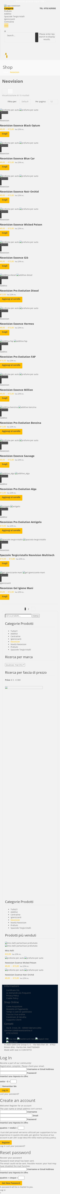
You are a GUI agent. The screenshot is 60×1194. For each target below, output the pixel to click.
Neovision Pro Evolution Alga (18, 489)
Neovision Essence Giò (14, 257)
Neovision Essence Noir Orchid (19, 191)
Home (5, 72)
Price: (7, 680)
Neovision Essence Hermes (17, 323)
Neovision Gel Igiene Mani (16, 588)
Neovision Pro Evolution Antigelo (21, 522)
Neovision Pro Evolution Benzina (20, 422)
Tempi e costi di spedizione (19, 1011)
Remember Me (9, 1086)
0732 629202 (12, 1033)
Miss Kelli (9, 950)
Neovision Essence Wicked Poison (21, 224)
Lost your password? (9, 1094)
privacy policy (49, 1137)
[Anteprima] (1, 115)
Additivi (7, 13)
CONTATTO (26, 1050)
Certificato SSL (13, 990)
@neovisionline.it (24, 1030)
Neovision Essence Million (16, 389)
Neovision (4, 120)
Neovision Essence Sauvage (17, 456)
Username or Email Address (40, 1069)
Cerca (36, 615)
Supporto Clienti (13, 1019)
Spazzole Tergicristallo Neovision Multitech (27, 555)
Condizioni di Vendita (16, 1017)
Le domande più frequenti (18, 993)
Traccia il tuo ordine (15, 1014)
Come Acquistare (14, 1006)
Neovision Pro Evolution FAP (18, 356)
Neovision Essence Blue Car (17, 158)
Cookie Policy (12, 998)
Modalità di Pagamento (17, 1009)
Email (35, 1115)
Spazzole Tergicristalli (14, 16)
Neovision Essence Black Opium (20, 125)
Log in (3, 1146)
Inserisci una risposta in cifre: (14, 1076)
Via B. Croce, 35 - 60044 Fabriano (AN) (23, 1027)
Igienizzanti (9, 19)
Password (31, 1073)
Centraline (9, 21)
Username (32, 1111)
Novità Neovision (18, 644)
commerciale (10, 1030)
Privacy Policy (12, 995)
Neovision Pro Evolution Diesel (19, 290)
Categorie (8, 8)
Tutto (13, 631)
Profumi (8, 11)
